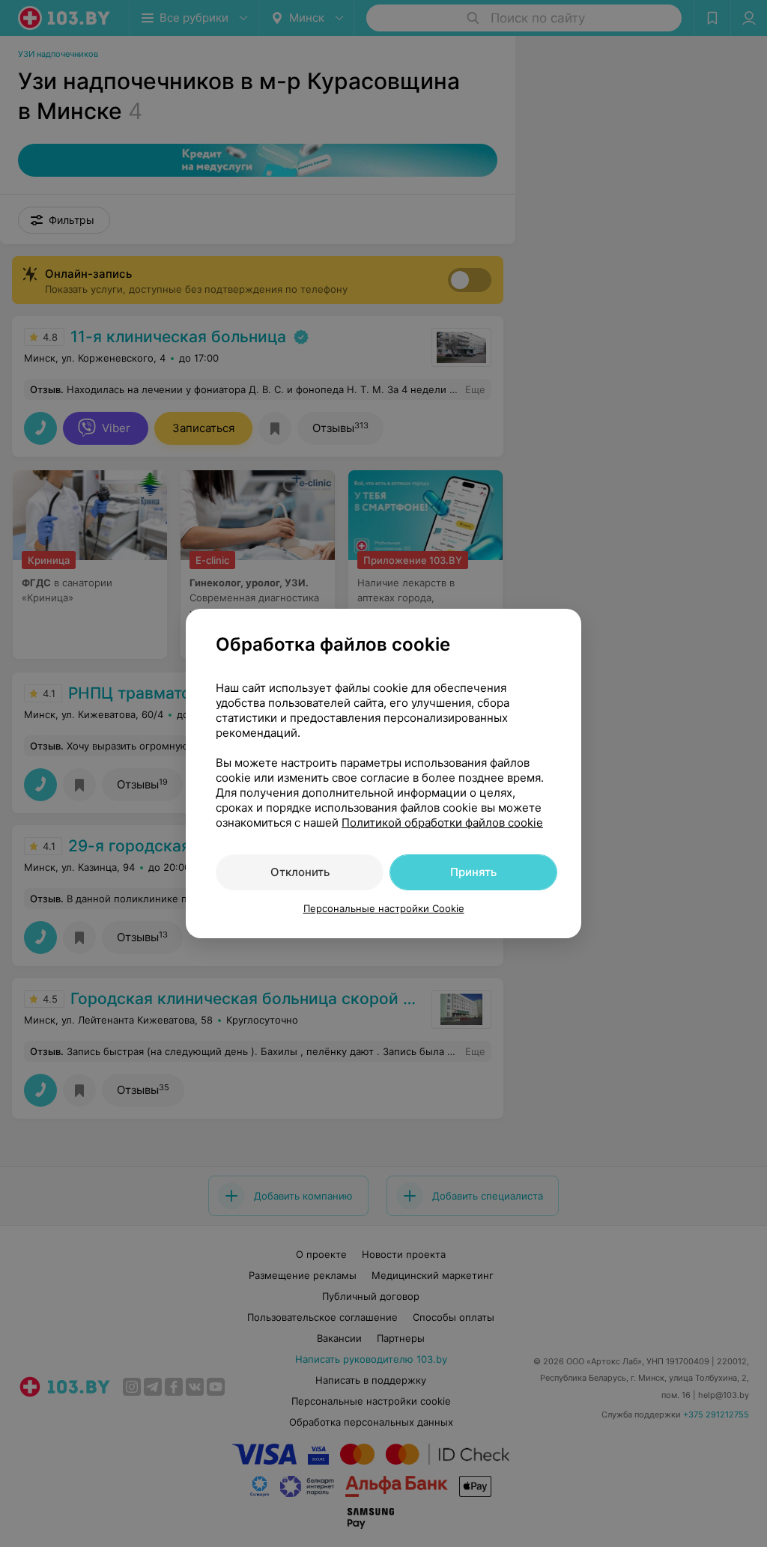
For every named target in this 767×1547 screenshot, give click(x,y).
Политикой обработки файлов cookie (442, 822)
